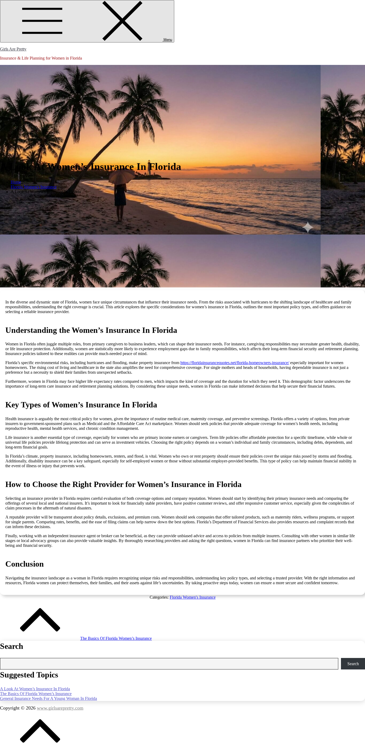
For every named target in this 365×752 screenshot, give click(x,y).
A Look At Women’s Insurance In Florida (35, 689)
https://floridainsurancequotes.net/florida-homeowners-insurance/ (234, 362)
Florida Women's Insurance (193, 597)
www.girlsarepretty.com (60, 708)
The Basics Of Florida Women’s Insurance (36, 693)
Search (353, 663)
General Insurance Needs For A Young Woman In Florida (48, 698)
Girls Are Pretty (13, 49)
